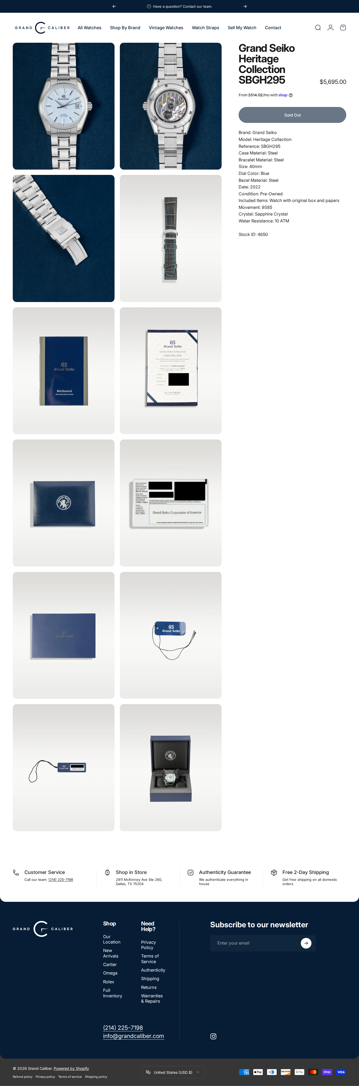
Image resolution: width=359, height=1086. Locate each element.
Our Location (112, 939)
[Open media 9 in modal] (64, 635)
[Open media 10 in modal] (171, 635)
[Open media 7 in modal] (64, 503)
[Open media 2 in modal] (171, 106)
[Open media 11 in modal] (64, 767)
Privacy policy (45, 1076)
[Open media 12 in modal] (171, 767)
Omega (110, 973)
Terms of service (70, 1076)
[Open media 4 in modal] (171, 238)
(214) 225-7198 (60, 879)
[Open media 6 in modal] (171, 370)
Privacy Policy (148, 945)
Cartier (110, 964)
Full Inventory (112, 993)
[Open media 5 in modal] (64, 370)
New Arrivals (110, 953)
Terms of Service (150, 958)
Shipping (150, 978)
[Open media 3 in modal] (64, 238)
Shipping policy (96, 1076)
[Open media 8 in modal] (171, 503)
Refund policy (22, 1076)
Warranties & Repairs (152, 998)
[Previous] (114, 6)
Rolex (108, 981)
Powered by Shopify (71, 1068)
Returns (149, 987)
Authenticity (153, 970)
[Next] (245, 6)
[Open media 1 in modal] (64, 106)
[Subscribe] (306, 943)
